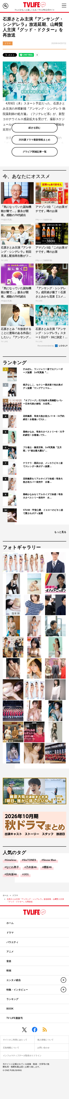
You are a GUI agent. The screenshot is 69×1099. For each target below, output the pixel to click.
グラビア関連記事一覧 (35, 151)
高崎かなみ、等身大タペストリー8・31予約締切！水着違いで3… (43, 433)
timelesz (11, 859)
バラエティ (12, 942)
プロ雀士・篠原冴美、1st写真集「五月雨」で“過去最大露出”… (42, 449)
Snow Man (49, 859)
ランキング (12, 999)
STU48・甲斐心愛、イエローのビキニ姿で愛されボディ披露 (43, 512)
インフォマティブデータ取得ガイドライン (22, 1055)
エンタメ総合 (13, 980)
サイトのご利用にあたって (15, 1040)
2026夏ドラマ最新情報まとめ (34, 139)
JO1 (26, 874)
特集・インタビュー (17, 989)
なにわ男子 (12, 867)
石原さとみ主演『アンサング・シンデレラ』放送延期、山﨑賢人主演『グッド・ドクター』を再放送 (35, 900)
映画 (8, 970)
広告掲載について (11, 1048)
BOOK (9, 1008)
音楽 (8, 961)
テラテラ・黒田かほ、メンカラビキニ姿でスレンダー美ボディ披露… (43, 465)
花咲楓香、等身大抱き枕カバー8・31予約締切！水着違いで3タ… (43, 418)
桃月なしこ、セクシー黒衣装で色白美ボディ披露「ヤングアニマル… (43, 386)
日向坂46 (11, 874)
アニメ (10, 951)
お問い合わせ (43, 1048)
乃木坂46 (31, 867)
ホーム (5, 895)
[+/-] (63, 980)
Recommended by (46, 346)
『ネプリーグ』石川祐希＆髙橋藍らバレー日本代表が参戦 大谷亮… (43, 402)
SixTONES (29, 859)
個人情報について (45, 1040)
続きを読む (34, 127)
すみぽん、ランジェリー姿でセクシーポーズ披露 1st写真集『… (43, 371)
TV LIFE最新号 (14, 1018)
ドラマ (15, 895)
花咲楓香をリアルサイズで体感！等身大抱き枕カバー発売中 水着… (43, 480)
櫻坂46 (48, 867)
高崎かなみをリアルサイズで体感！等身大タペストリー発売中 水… (43, 496)
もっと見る (60, 532)
